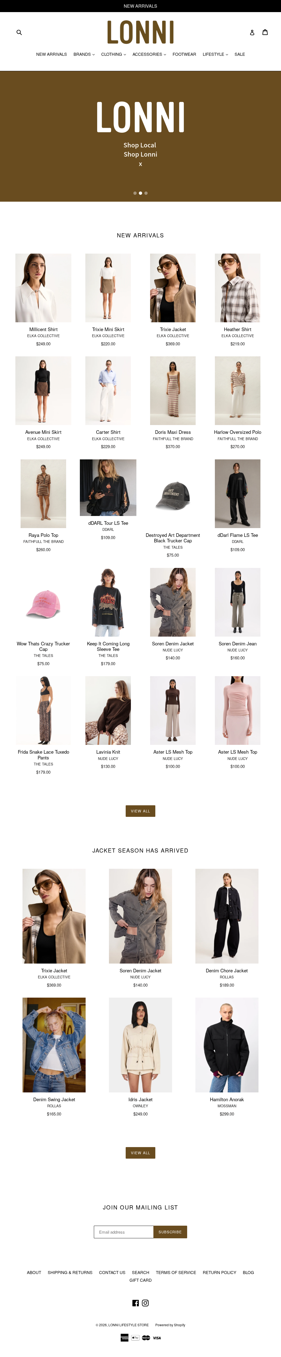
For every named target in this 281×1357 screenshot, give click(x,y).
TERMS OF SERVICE (176, 1272)
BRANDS (85, 54)
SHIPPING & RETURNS (70, 1272)
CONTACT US (112, 1272)
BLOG (248, 1272)
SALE (240, 54)
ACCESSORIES (151, 54)
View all (140, 811)
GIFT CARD (141, 1280)
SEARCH (140, 1272)
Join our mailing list (140, 1207)
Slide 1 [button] (135, 193)
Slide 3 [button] (146, 193)
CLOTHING (115, 54)
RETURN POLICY (219, 1272)
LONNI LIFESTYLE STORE (128, 1324)
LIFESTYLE (217, 54)
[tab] (135, 193)
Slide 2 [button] (140, 193)
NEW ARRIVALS (51, 54)
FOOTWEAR (184, 54)
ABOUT (34, 1272)
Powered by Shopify (170, 1324)
